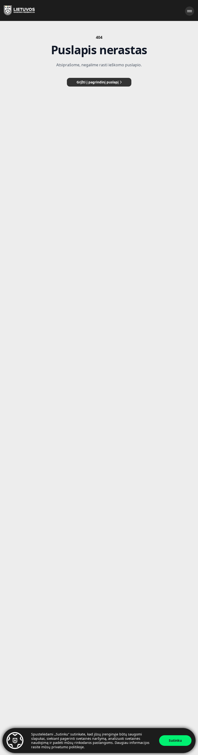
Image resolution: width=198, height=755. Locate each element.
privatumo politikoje (67, 747)
